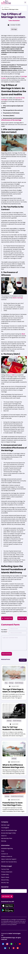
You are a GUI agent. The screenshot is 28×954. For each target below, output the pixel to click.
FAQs (2, 851)
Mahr (13, 375)
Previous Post (8, 618)
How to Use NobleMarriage (9, 830)
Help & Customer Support (8, 859)
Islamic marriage (17, 298)
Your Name (4, 629)
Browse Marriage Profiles (8, 833)
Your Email (4, 631)
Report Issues (5, 877)
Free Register (5, 828)
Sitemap (3, 841)
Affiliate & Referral (6, 856)
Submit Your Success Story (9, 862)
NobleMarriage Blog (7, 848)
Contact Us (4, 854)
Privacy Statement (6, 872)
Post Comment (6, 654)
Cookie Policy (5, 874)
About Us (3, 836)
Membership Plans (6, 838)
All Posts (22, 660)
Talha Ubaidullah (14, 20)
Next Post (21, 618)
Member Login (5, 825)
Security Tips (5, 882)
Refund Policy (5, 880)
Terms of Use (5, 869)
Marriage (6, 7)
